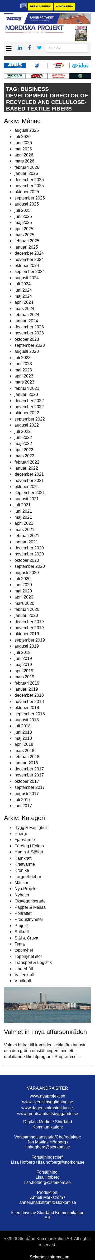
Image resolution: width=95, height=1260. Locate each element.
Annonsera (64, 6)
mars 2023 (24, 382)
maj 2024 (23, 296)
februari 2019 (27, 683)
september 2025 (30, 198)
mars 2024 (24, 308)
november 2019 (29, 628)
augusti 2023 (27, 351)
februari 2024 (27, 314)
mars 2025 (24, 235)
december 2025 (29, 179)
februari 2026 (27, 167)
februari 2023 (27, 388)
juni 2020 (23, 584)
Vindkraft (23, 981)
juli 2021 (23, 505)
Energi (21, 833)
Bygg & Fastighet (31, 827)
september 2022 (30, 419)
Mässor (21, 882)
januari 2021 (26, 542)
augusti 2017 (27, 793)
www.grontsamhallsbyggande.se (47, 1113)
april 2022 (24, 450)
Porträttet (23, 913)
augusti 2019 (27, 646)
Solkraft (22, 932)
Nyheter (22, 895)
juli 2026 (23, 136)
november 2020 (29, 554)
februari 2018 (27, 756)
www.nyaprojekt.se (47, 1096)
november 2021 (29, 480)
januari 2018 (26, 763)
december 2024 (29, 253)
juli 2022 (23, 431)
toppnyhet (24, 950)
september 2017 (30, 787)
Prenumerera (40, 6)
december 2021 (29, 474)
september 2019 (30, 640)
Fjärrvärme (25, 839)
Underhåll (24, 969)
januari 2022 (26, 468)
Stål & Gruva (26, 938)
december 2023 (29, 327)
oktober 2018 (27, 707)
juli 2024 (23, 284)
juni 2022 (23, 437)
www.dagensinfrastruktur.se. (47, 1108)
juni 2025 (23, 216)
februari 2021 (27, 535)
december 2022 (29, 400)
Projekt (21, 925)
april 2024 (24, 302)
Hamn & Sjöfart (29, 852)
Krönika (22, 870)
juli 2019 (23, 652)
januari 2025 (26, 247)
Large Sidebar (28, 876)
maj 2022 (23, 443)
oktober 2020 (27, 560)
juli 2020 (23, 578)
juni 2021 (23, 511)
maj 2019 (23, 664)
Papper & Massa (30, 907)
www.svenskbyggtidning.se (47, 1102)
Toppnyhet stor (28, 956)
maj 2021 (23, 517)
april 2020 (24, 597)
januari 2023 (26, 394)
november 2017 (29, 775)
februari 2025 (27, 241)
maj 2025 (23, 222)
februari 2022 (27, 462)
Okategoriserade (30, 901)
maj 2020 (23, 591)
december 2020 (29, 548)
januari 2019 (26, 689)
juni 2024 (23, 290)
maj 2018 (23, 738)
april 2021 (24, 523)
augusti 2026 (27, 130)
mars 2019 (24, 677)
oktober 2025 (27, 192)
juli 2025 (23, 210)
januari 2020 (26, 615)
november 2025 (29, 185)
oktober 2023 (27, 339)
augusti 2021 (27, 499)
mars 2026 (24, 161)
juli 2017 (23, 799)
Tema (20, 944)
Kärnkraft (23, 858)
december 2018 (29, 695)
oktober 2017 (27, 781)
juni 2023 (23, 363)
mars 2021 (24, 529)
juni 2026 (23, 142)
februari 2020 (27, 609)
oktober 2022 (27, 413)
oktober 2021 (27, 486)
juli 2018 (23, 726)
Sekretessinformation (49, 1257)
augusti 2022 (27, 425)
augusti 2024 (27, 278)
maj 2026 (23, 149)
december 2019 (29, 622)
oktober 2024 (27, 265)
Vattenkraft (24, 975)
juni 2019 (23, 658)
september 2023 (30, 345)
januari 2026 (26, 173)
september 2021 (30, 492)
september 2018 (30, 714)
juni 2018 (23, 732)
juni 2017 (23, 806)
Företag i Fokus (29, 846)
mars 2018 (24, 750)
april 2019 (24, 671)
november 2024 (29, 259)
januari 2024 (26, 321)
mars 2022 (24, 456)
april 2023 (24, 376)
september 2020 (30, 566)
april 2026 (24, 155)
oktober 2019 (27, 634)
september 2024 (30, 271)
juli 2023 (23, 357)
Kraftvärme (25, 864)
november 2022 (29, 407)
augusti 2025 (27, 204)
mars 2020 (24, 603)
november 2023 (29, 333)
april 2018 (24, 744)
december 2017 (29, 769)
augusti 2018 (27, 720)
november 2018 (29, 701)
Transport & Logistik (33, 962)
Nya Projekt (25, 888)
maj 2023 (23, 370)
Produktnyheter (29, 919)
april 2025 (24, 229)
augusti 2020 (27, 572)
